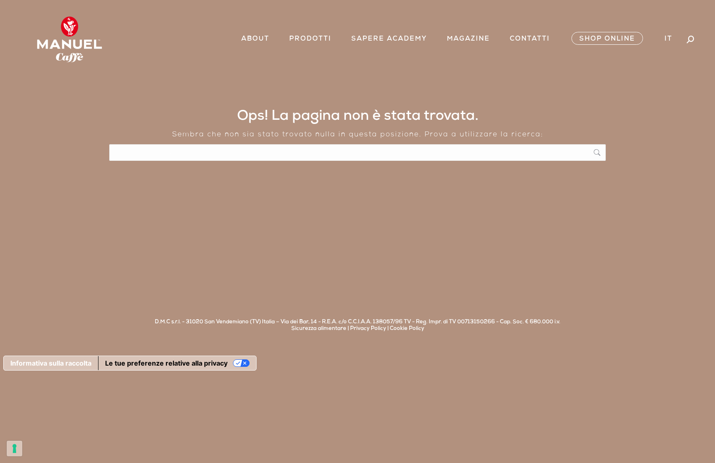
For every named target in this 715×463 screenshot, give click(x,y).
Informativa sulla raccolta (50, 363)
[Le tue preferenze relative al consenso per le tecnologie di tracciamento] (14, 448)
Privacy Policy (368, 329)
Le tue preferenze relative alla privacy (166, 363)
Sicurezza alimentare (318, 329)
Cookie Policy (407, 329)
